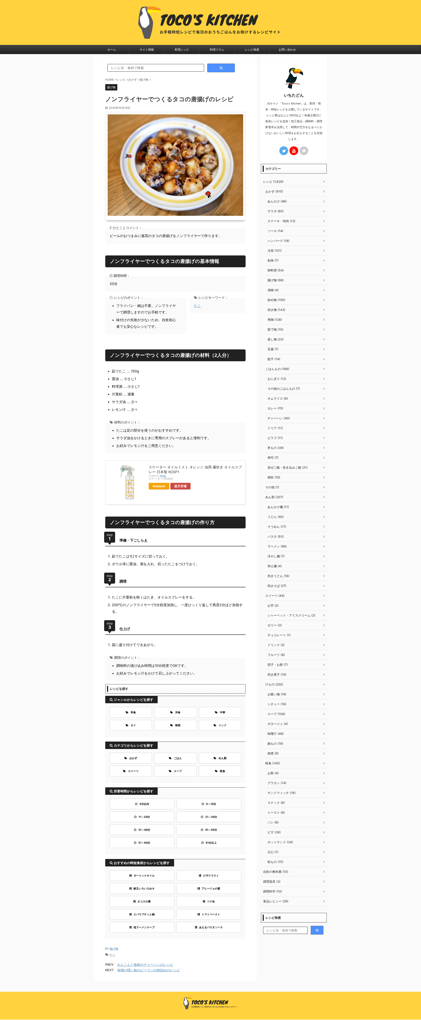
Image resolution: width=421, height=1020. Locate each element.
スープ (178, 771)
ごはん (178, 758)
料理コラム (217, 49)
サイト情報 (147, 49)
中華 (222, 712)
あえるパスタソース (211, 927)
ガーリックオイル (144, 875)
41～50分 (211, 829)
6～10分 (211, 804)
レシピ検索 (252, 49)
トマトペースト (211, 914)
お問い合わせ (287, 49)
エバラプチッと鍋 (144, 914)
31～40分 (144, 829)
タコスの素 (144, 901)
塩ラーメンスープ (144, 927)
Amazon (159, 486)
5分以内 (144, 804)
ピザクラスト (211, 875)
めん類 (223, 758)
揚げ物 (114, 948)
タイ (133, 725)
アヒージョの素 (211, 888)
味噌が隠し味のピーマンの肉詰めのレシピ (148, 970)
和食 (133, 712)
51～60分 (144, 842)
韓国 (177, 725)
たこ (197, 305)
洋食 (177, 712)
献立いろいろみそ (144, 888)
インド (223, 725)
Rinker (163, 476)
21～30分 (211, 816)
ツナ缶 (211, 901)
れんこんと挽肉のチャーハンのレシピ (145, 965)
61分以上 (211, 842)
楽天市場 (180, 486)
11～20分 (144, 816)
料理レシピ (182, 49)
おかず (133, 758)
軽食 (222, 771)
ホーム (111, 49)
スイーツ (133, 771)
